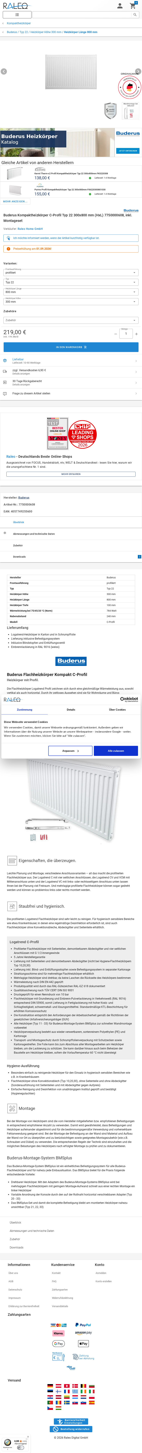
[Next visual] (138, 71)
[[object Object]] (71, 142)
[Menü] (27, 1440)
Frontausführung (13, 269)
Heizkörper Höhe (13, 298)
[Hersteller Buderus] (131, 210)
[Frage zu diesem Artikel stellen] (136, 393)
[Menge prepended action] (116, 334)
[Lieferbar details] (136, 361)
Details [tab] (71, 709)
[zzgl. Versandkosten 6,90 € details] (136, 372)
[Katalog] (17, 15)
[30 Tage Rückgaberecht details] (136, 383)
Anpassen (68, 750)
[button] (120, 6)
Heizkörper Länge (13, 288)
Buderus (23, 497)
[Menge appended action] (136, 334)
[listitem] (71, 361)
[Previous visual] (4, 71)
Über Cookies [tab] (117, 709)
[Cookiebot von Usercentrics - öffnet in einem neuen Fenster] (123, 699)
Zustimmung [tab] (24, 709)
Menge (124, 329)
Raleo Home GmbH (30, 229)
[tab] (71, 522)
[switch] (20, 1448)
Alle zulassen (116, 750)
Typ (7, 279)
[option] (71, 1222)
